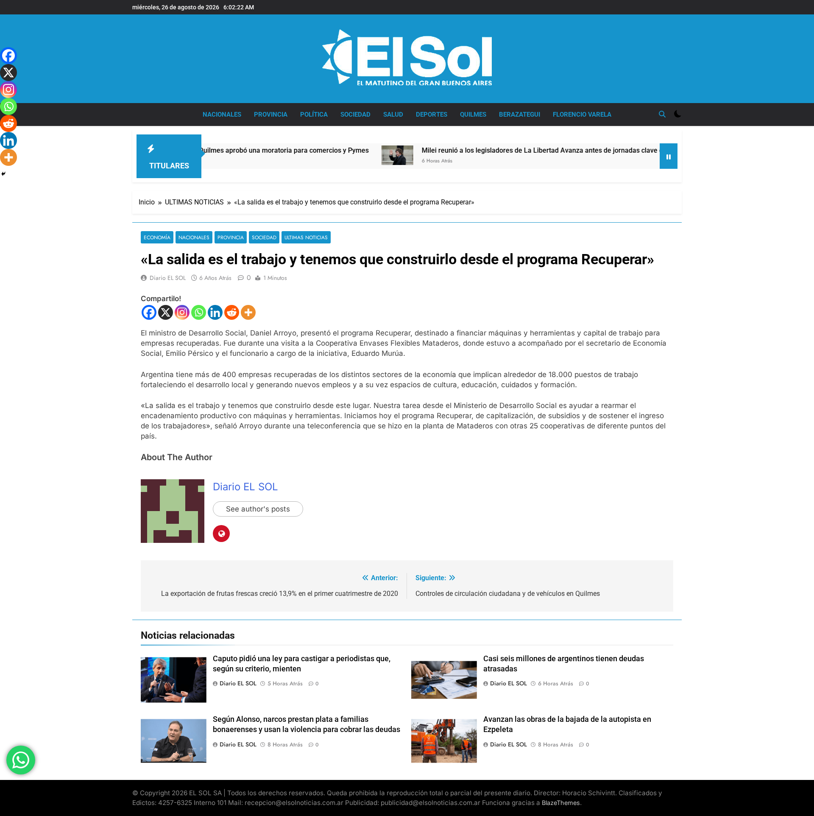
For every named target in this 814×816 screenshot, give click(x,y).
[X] (165, 312)
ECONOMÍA (157, 237)
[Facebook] (149, 312)
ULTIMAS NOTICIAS (306, 237)
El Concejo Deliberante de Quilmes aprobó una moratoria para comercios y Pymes (212, 150)
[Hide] (3, 173)
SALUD (393, 114)
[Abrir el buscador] (662, 114)
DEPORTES (431, 114)
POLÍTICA (314, 114)
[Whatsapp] (198, 312)
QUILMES (473, 114)
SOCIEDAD (355, 114)
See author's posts (258, 509)
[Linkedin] (215, 312)
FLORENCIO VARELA (582, 114)
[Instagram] (182, 312)
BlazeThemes (561, 802)
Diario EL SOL (168, 278)
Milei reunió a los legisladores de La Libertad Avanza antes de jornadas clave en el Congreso (532, 150)
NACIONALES (222, 114)
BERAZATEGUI (519, 114)
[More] (248, 312)
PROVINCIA (270, 114)
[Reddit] (231, 312)
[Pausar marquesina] (668, 156)
